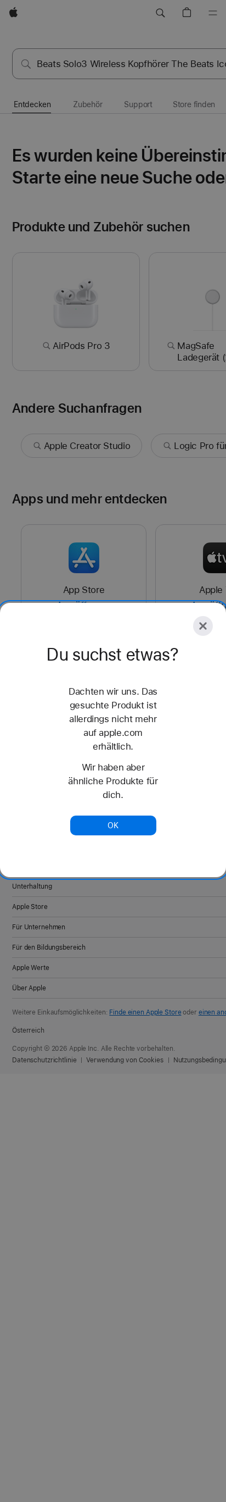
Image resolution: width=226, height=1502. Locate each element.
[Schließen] (203, 626)
